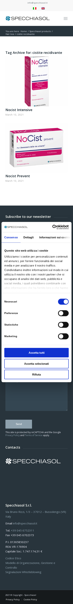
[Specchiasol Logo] (30, 18)
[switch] (63, 313)
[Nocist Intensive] (36, 81)
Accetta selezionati (36, 363)
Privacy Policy (12, 435)
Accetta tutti (37, 352)
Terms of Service (33, 435)
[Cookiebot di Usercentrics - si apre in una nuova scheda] (52, 227)
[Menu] (66, 18)
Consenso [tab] (11, 237)
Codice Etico (13, 558)
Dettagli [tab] (28, 237)
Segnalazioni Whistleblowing (23, 572)
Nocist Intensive (18, 110)
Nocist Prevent (17, 176)
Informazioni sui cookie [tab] (54, 237)
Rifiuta (36, 374)
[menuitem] (37, 3)
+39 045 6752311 (22, 530)
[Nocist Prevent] (36, 148)
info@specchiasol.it (38, 2)
